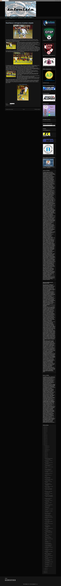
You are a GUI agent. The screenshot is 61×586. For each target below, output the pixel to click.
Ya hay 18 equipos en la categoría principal (48, 545)
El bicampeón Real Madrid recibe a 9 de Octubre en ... (49, 496)
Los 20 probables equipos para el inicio (48, 522)
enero (46, 569)
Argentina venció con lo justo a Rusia (48, 520)
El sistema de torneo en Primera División (48, 499)
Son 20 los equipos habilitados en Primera (48, 531)
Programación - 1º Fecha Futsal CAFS (48, 494)
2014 (45, 440)
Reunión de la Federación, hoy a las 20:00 (49, 505)
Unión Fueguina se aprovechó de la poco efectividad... (48, 484)
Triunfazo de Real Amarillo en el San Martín (49, 459)
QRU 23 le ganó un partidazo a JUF (47, 478)
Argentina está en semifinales (47, 507)
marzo (46, 457)
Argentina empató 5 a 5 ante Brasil (48, 535)
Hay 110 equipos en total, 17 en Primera (48, 560)
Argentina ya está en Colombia (48, 541)
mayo (46, 454)
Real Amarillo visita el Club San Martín (49, 463)
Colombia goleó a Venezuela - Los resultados (47, 526)
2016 (45, 438)
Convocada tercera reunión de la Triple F (49, 562)
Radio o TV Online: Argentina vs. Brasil (48, 537)
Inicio (24, 109)
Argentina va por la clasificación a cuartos (48, 515)
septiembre (46, 449)
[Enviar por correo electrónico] (10, 103)
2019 (45, 434)
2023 (45, 429)
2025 (45, 426)
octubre (46, 448)
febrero (46, 568)
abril (45, 456)
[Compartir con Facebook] (13, 103)
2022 (45, 430)
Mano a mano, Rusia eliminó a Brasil (48, 513)
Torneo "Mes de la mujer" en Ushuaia (48, 564)
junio (45, 453)
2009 (45, 572)
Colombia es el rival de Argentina (48, 503)
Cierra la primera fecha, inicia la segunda (48, 469)
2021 (45, 431)
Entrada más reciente (9, 109)
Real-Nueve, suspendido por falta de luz (48, 492)
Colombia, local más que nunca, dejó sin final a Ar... (48, 489)
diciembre (46, 445)
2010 (45, 571)
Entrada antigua (37, 109)
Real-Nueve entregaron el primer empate (48, 465)
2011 (45, 444)
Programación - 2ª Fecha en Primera (48, 461)
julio (45, 452)
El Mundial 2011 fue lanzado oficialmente (48, 543)
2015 (45, 439)
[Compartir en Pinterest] (13, 103)
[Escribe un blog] (11, 103)
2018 (45, 435)
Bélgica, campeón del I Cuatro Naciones (48, 554)
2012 (45, 443)
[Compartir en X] (12, 103)
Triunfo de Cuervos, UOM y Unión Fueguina (49, 480)
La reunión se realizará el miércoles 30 (48, 473)
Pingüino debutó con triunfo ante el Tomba (49, 487)
